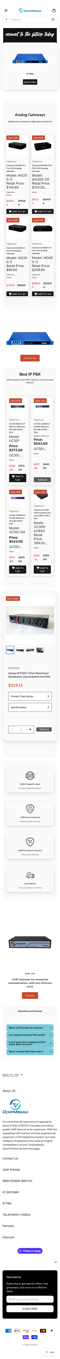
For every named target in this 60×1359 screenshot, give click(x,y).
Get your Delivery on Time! (30, 888)
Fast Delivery (30, 883)
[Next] (50, 66)
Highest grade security (30, 821)
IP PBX (30, 73)
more (36, 1148)
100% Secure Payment (30, 817)
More (8, 195)
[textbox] (17, 183)
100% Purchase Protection (30, 850)
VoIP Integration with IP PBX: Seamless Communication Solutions (30, 381)
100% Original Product (30, 784)
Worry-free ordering (30, 855)
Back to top (11, 1074)
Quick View (30, 81)
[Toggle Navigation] (6, 10)
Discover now (30, 358)
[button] (30, 19)
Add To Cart (19, 211)
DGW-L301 (30, 973)
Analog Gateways (30, 114)
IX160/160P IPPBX (30, 317)
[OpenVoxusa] (30, 10)
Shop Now (30, 995)
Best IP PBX (30, 374)
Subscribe (30, 1308)
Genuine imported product (30, 788)
